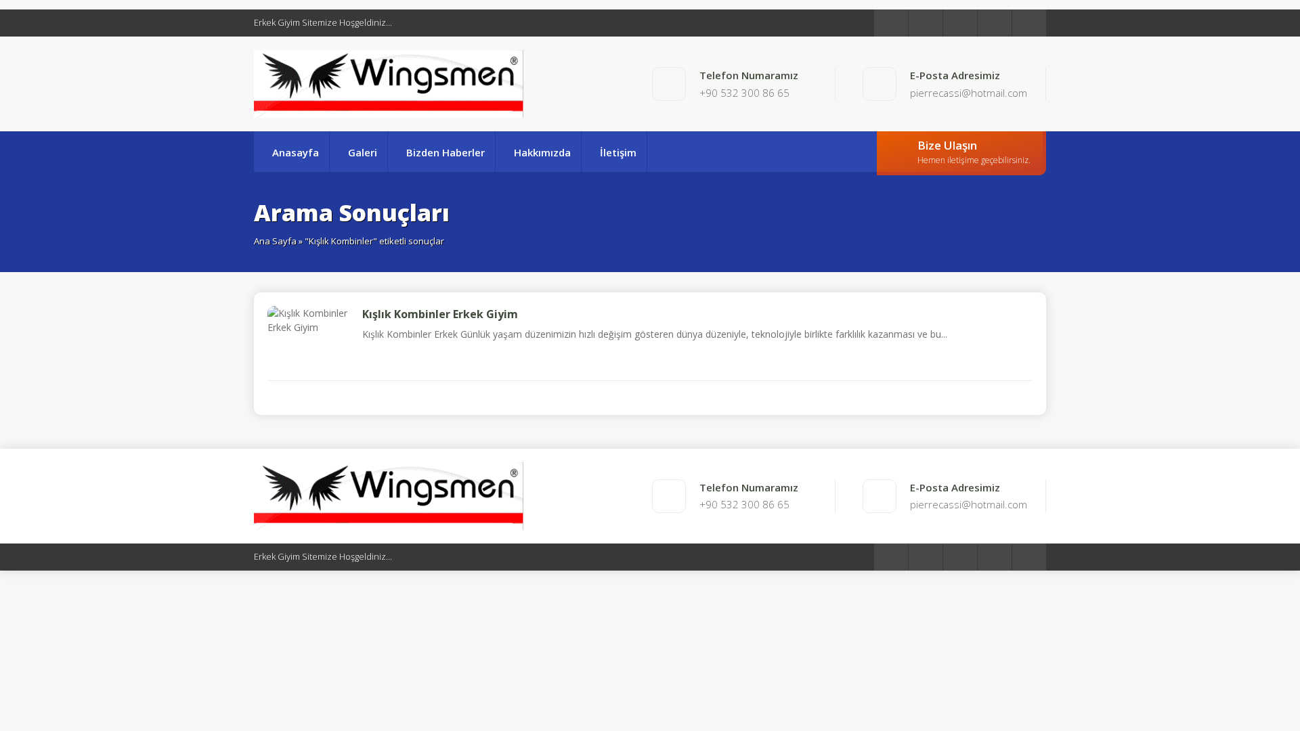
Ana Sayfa (275, 241)
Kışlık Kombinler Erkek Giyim (440, 314)
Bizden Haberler (445, 152)
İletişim (618, 152)
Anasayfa (295, 152)
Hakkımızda (542, 152)
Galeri (362, 152)
